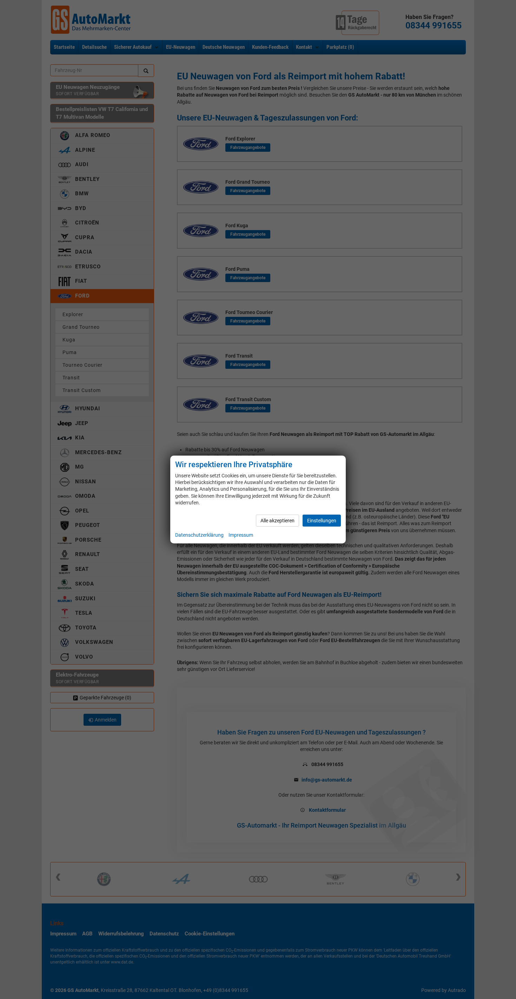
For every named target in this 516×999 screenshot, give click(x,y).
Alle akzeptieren (277, 520)
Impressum (241, 535)
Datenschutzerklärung (199, 535)
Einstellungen (321, 520)
